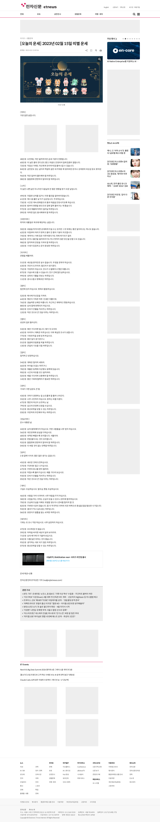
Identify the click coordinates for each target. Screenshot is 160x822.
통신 (21, 786)
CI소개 (132, 778)
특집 (36, 790)
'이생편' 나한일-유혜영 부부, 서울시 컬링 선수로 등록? (45, 610)
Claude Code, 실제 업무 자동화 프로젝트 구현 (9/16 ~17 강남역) (44, 680)
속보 (21, 767)
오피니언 (38, 774)
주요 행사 (112, 39)
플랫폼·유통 (24, 793)
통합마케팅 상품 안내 (115, 774)
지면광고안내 (113, 767)
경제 (21, 790)
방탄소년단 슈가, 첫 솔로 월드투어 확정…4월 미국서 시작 (47, 607)
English (106, 7)
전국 (36, 782)
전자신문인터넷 (135, 771)
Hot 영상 (66, 774)
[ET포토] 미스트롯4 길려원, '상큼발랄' (117, 162)
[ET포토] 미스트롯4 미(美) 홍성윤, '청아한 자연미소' (117, 174)
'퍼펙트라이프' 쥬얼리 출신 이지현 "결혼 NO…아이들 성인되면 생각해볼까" (54, 603)
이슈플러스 (66, 767)
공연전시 (57, 14)
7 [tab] (136, 38)
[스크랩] (91, 50)
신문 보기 (96, 771)
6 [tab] (134, 38)
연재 (36, 793)
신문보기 (115, 7)
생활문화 (78, 14)
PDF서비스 (81, 778)
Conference (81, 767)
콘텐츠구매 (96, 774)
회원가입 (137, 7)
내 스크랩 (96, 783)
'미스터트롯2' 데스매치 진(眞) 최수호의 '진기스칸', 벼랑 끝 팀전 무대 (51, 613)
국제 (36, 778)
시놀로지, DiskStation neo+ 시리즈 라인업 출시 (66, 557)
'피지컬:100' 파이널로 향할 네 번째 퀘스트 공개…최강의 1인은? (49, 616)
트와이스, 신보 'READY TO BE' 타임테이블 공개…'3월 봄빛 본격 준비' (52, 600)
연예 (22, 14)
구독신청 (122, 7)
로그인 (131, 7)
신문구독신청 (97, 767)
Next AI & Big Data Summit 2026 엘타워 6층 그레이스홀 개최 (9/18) (46, 669)
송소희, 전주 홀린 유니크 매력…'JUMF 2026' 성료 (117, 184)
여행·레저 (99, 14)
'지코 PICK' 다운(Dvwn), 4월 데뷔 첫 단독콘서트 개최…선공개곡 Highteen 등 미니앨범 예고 (61, 597)
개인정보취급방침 (114, 782)
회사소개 (32, 810)
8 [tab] (139, 38)
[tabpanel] (123, 52)
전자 (21, 778)
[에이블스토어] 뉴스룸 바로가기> (58, 561)
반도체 (22, 774)
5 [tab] (132, 38)
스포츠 (37, 786)
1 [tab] (123, 38)
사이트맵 (93, 802)
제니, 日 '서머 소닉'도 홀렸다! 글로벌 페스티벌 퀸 (117, 151)
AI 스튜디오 (66, 771)
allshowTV (81, 771)
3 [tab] (127, 38)
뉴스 (21, 763)
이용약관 (112, 778)
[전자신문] (39, 5)
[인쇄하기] (101, 50)
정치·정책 (38, 771)
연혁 (131, 774)
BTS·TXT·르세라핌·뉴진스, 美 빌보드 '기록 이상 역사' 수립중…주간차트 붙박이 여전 (58, 594)
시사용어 (80, 774)
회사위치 (133, 782)
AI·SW (22, 771)
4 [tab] (130, 38)
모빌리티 (23, 782)
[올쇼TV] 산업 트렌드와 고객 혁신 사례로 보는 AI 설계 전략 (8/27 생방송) (47, 675)
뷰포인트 (66, 778)
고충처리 (112, 786)
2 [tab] (125, 38)
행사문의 (112, 771)
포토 (38, 14)
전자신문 (133, 767)
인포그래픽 (66, 782)
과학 (36, 767)
